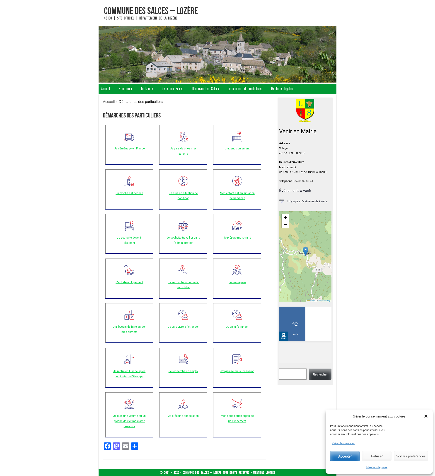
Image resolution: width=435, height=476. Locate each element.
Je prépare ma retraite (237, 237)
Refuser (377, 456)
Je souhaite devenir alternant (129, 240)
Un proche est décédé (129, 193)
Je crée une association (183, 415)
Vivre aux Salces (172, 88)
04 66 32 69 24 (304, 181)
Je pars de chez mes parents (183, 151)
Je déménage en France (129, 148)
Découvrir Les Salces (205, 88)
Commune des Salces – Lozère (151, 10)
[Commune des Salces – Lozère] (217, 54)
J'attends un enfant (237, 148)
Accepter (345, 456)
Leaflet (312, 300)
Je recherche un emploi (183, 371)
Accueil (105, 88)
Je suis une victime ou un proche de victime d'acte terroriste (129, 421)
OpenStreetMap (324, 300)
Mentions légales (376, 467)
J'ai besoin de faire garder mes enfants (129, 329)
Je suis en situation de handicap (183, 196)
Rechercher (320, 374)
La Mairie (147, 88)
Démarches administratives (245, 88)
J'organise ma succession (237, 371)
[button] (426, 416)
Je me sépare (237, 282)
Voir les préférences (411, 456)
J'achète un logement (129, 282)
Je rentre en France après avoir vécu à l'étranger (129, 374)
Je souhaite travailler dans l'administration (183, 240)
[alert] (305, 201)
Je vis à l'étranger (237, 326)
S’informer (125, 88)
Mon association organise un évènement (237, 418)
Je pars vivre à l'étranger (183, 326)
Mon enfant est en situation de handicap (237, 196)
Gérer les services (343, 443)
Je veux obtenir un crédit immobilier (183, 285)
